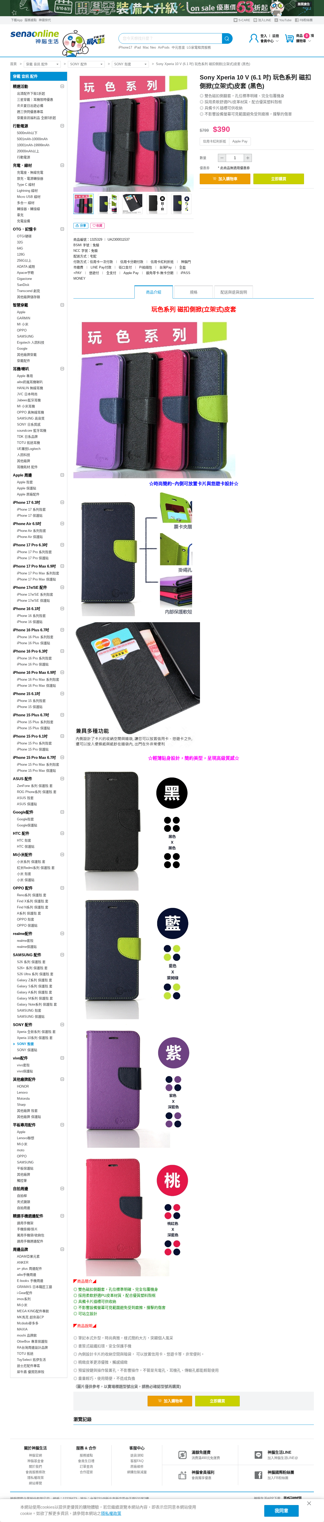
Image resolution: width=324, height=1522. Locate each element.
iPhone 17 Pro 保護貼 (33, 558)
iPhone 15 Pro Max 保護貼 (36, 771)
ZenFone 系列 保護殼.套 (35, 786)
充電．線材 (22, 165)
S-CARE (244, 20)
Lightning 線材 (27, 191)
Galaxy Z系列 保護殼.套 (34, 980)
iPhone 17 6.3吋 (26, 502)
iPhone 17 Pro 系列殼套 (34, 552)
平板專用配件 (24, 1125)
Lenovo (22, 1092)
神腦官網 (35, 1455)
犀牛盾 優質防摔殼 (30, 1372)
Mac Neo (149, 47)
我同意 (281, 1510)
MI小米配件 (22, 854)
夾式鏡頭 (23, 1202)
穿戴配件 (23, 361)
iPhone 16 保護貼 (30, 622)
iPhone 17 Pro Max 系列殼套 (38, 573)
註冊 (275, 36)
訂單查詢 (86, 1466)
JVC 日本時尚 (27, 394)
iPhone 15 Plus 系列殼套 (35, 722)
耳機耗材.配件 (27, 467)
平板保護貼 (25, 1168)
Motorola (23, 1098)
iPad (137, 47)
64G (20, 248)
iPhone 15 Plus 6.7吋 (31, 715)
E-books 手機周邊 (30, 1281)
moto (20, 1150)
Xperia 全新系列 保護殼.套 (36, 1032)
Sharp (21, 1105)
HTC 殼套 (24, 840)
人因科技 (23, 455)
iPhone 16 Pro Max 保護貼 (36, 685)
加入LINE (264, 20)
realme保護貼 (27, 947)
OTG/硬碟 (24, 236)
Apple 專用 (25, 376)
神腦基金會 (35, 1461)
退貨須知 (137, 1455)
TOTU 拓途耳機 (28, 443)
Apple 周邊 (22, 475)
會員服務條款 (35, 1472)
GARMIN (23, 318)
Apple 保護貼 (26, 488)
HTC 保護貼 (25, 846)
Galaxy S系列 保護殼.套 (34, 986)
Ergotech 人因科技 (30, 342)
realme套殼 (25, 941)
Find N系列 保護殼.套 (32, 907)
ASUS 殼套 (25, 798)
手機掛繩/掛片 (27, 1229)
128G (21, 254)
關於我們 (35, 1466)
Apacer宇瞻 (25, 273)
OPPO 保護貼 (27, 925)
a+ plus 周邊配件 (29, 1268)
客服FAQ (137, 1461)
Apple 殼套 (25, 482)
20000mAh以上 (28, 151)
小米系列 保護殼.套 (31, 862)
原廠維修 (137, 1466)
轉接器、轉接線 (28, 209)
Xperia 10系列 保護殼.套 (35, 1038)
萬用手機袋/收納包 (30, 1235)
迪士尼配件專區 (28, 1366)
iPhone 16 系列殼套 (31, 616)
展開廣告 (304, 4)
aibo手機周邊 (26, 1275)
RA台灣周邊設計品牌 (32, 1347)
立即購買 (278, 179)
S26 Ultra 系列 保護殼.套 (35, 974)
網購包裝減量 (137, 1472)
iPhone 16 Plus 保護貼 (33, 643)
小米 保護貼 (25, 880)
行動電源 (20, 126)
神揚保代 (45, 20)
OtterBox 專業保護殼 (32, 1341)
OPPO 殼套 (25, 919)
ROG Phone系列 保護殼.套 (36, 792)
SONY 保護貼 (27, 1050)
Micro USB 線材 (28, 197)
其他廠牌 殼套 (27, 1111)
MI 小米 (22, 324)
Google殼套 (25, 819)
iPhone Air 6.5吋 (27, 524)
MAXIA (22, 1329)
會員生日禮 (86, 1461)
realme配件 (22, 933)
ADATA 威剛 (26, 266)
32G (20, 242)
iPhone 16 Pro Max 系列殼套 (38, 679)
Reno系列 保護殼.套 (31, 895)
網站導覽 (35, 1483)
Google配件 (23, 812)
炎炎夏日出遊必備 (30, 106)
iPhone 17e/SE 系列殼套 (35, 594)
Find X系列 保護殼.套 (32, 901)
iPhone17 (125, 47)
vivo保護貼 (25, 1071)
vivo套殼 (23, 1065)
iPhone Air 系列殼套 (31, 531)
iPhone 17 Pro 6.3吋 (30, 545)
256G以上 (24, 260)
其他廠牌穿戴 (27, 355)
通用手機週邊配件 (30, 1241)
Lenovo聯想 (25, 1138)
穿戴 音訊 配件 (37, 64)
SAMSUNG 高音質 (31, 418)
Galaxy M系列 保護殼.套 (35, 998)
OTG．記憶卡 (24, 229)
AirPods (164, 47)
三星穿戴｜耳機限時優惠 (35, 99)
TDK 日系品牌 (27, 437)
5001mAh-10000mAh (32, 139)
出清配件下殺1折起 (31, 93)
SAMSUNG (25, 336)
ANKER (22, 1262)
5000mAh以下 (27, 133)
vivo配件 (20, 1058)
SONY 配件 (78, 64)
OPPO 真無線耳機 (30, 412)
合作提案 (86, 1472)
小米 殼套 (24, 874)
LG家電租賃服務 (199, 47)
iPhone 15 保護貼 (30, 707)
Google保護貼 (27, 825)
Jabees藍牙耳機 (29, 400)
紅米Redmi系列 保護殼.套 (36, 868)
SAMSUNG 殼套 (29, 1010)
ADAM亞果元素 (28, 1256)
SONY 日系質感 (28, 424)
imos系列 (24, 1299)
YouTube (285, 20)
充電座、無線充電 (30, 172)
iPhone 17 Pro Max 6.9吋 (34, 566)
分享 (82, 225)
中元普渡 (178, 47)
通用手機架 (25, 1223)
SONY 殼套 (122, 64)
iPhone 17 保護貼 (30, 515)
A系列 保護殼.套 (29, 913)
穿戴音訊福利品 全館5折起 (36, 118)
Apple (21, 312)
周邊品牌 (20, 1249)
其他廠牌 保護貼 (29, 1117)
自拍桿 (22, 1196)
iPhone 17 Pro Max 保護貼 (36, 579)
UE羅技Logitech (28, 449)
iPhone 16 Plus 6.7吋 (31, 630)
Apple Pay (240, 141)
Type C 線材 (26, 184)
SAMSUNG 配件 (27, 955)
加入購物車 (227, 179)
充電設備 (23, 221)
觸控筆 (22, 1180)
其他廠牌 (23, 461)
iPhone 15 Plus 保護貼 (33, 728)
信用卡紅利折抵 (214, 141)
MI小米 (22, 1144)
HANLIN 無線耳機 (30, 388)
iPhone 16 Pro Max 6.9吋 (34, 672)
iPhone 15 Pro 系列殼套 (34, 743)
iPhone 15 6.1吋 (26, 694)
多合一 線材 (25, 203)
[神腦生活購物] (58, 40)
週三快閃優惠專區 (30, 112)
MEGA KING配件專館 (33, 1311)
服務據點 (31, 20)
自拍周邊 (20, 1188)
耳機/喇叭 (21, 369)
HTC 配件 (21, 833)
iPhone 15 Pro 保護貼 (33, 749)
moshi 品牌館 (27, 1335)
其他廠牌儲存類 (28, 297)
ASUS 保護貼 (27, 804)
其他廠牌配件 (24, 1079)
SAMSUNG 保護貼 (31, 1016)
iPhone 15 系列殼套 (31, 701)
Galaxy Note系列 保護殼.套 (37, 1004)
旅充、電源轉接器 (30, 178)
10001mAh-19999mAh (33, 145)
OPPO (22, 330)
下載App (17, 20)
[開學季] (162, 8)
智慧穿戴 (20, 305)
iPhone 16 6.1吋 (26, 609)
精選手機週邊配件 (28, 1216)
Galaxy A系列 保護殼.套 (34, 992)
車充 (20, 215)
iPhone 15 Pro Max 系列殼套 (38, 764)
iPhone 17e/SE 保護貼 (33, 600)
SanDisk (23, 285)
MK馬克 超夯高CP (30, 1317)
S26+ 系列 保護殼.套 (32, 968)
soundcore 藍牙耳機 (31, 430)
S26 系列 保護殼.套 (31, 962)
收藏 (99, 225)
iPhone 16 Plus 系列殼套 (35, 637)
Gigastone (24, 279)
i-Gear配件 (24, 1293)
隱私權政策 (35, 1477)
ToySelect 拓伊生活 (31, 1360)
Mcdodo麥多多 (27, 1323)
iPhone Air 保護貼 (30, 537)
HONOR (23, 1086)
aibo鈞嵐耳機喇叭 (30, 382)
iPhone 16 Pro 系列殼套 (34, 658)
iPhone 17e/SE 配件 (30, 587)
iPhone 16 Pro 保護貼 (33, 664)
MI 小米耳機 (26, 406)
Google (22, 348)
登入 (263, 36)
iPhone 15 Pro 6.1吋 (30, 736)
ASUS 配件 (22, 779)
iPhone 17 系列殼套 (31, 509)
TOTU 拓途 (25, 1354)
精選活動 (20, 86)
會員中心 (267, 41)
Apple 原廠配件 (28, 494)
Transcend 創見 (28, 291)
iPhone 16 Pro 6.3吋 (30, 651)
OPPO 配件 (23, 888)
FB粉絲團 (306, 20)
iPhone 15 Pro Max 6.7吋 (34, 757)
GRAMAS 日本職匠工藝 (34, 1287)
